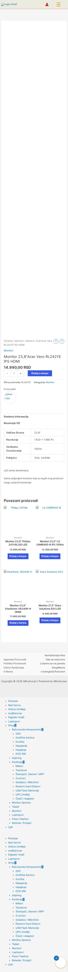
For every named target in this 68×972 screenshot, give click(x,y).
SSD (18, 733)
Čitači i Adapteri (25, 798)
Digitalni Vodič (16, 717)
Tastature (21, 770)
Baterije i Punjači (21, 822)
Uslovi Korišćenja (14, 667)
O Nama (8, 671)
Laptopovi (14, 721)
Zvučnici (21, 778)
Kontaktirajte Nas (55, 655)
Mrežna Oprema (21, 802)
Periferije (17, 762)
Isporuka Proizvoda (15, 659)
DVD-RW (21, 753)
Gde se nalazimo (55, 659)
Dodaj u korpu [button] (17, 556)
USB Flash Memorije (27, 790)
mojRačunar (15, 713)
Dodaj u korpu (39, 373)
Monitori (19, 341)
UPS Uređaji (23, 794)
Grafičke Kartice (25, 737)
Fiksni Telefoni (20, 819)
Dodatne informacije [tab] (16, 416)
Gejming (16, 758)
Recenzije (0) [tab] (12, 423)
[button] (58, 4)
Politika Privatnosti (15, 663)
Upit (10, 827)
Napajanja (21, 745)
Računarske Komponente (26, 729)
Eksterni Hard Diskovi (28, 786)
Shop (11, 725)
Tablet (15, 806)
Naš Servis (14, 705)
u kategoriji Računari (53, 671)
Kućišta (20, 741)
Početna (8, 341)
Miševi (19, 766)
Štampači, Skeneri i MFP (30, 774)
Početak (13, 701)
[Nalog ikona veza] (47, 4)
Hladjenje (21, 749)
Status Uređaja (17, 709)
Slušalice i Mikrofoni (27, 782)
